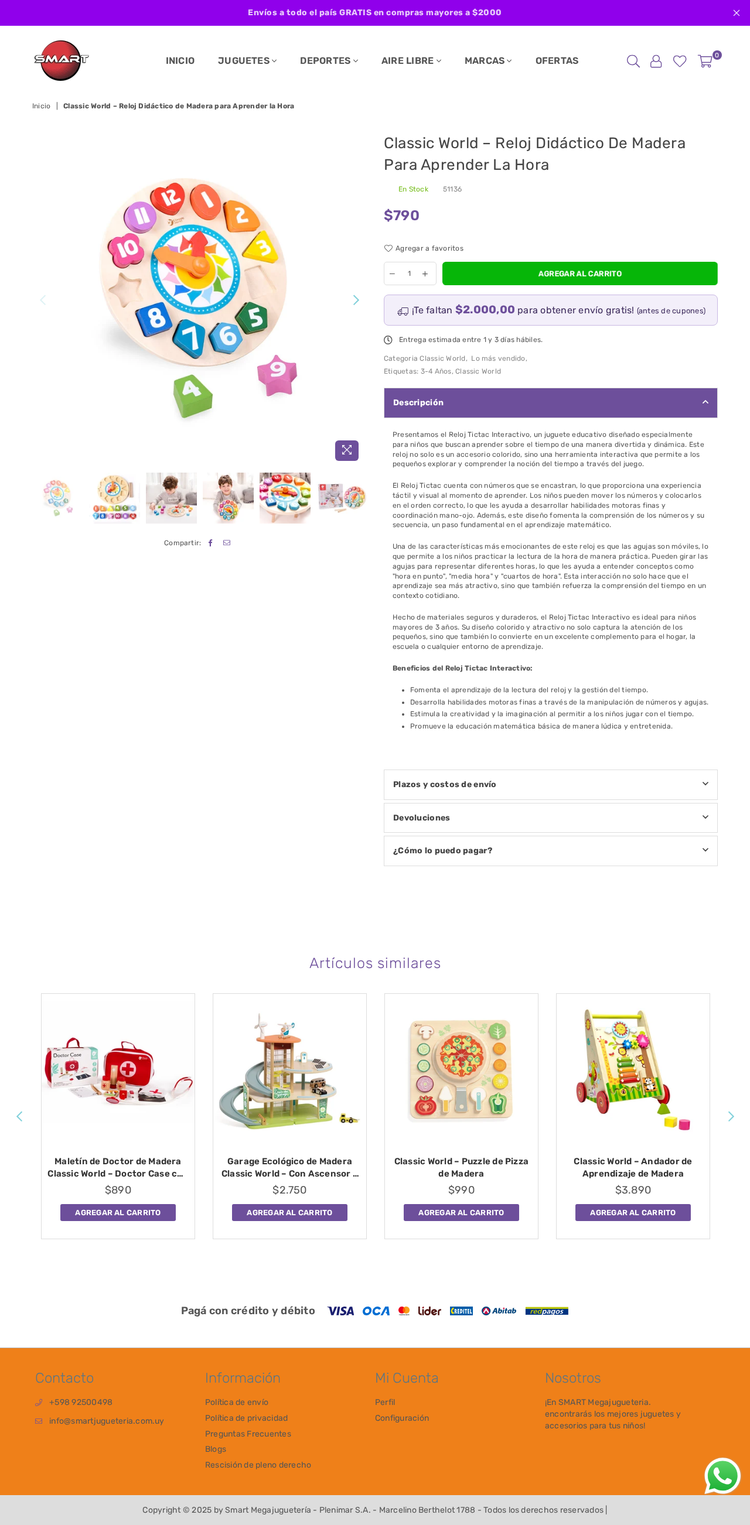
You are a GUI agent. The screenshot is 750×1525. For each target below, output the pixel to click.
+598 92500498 (80, 1402)
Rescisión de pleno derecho (258, 1465)
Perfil (385, 1402)
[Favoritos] (680, 61)
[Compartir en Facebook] (210, 543)
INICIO (180, 60)
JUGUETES (245, 60)
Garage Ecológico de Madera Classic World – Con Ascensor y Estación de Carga (289, 1168)
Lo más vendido (498, 358)
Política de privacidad (246, 1418)
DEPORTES (326, 60)
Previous (42, 300)
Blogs (215, 1449)
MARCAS (486, 60)
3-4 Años (436, 371)
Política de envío (236, 1402)
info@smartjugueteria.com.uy (106, 1421)
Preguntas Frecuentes (248, 1434)
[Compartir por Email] (227, 543)
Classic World (442, 358)
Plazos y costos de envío (445, 784)
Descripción (418, 403)
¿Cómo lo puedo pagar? (442, 851)
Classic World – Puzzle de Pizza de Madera (461, 1167)
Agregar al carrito (118, 1210)
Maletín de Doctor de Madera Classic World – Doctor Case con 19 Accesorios (117, 1168)
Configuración (402, 1418)
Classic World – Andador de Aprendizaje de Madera (633, 1167)
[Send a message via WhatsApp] (722, 1476)
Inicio (41, 106)
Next (356, 300)
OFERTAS (557, 60)
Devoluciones (421, 818)
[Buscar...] (633, 61)
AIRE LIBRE (409, 60)
